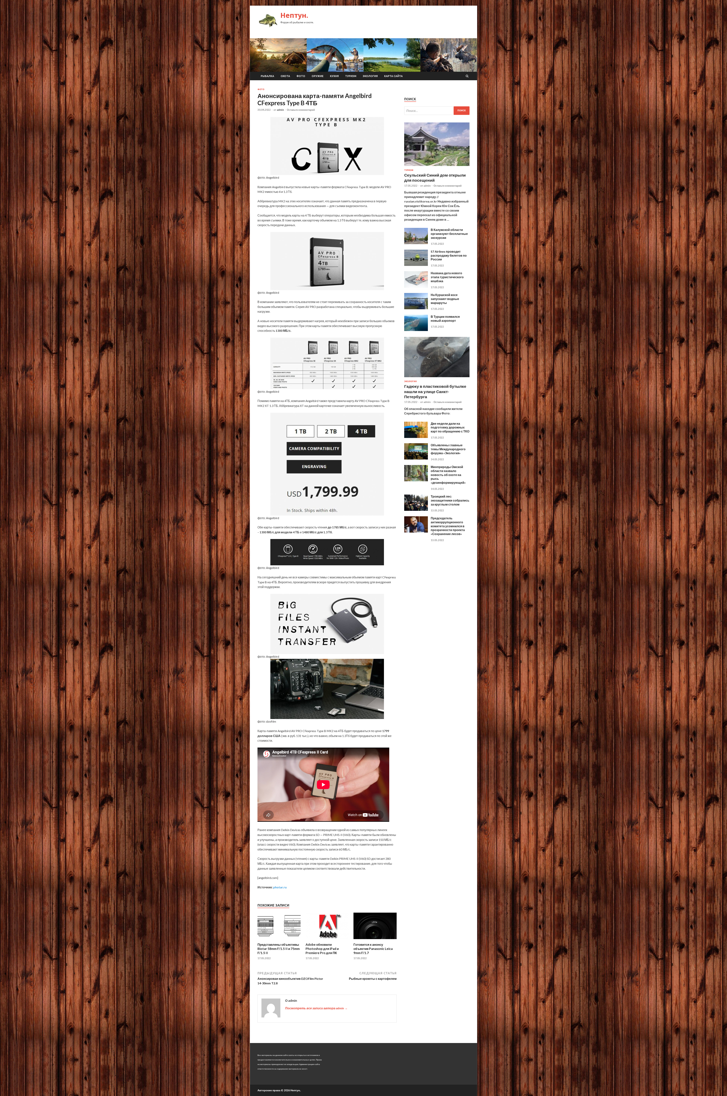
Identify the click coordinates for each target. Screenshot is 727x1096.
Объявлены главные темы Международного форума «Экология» (448, 449)
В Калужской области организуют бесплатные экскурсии (449, 233)
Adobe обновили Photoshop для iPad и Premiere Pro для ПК (322, 949)
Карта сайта (393, 76)
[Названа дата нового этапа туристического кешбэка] (416, 286)
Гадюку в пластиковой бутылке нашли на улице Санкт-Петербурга (435, 391)
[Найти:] (437, 110)
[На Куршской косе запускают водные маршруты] (416, 308)
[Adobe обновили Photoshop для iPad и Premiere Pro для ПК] (327, 940)
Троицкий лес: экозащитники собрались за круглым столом (450, 500)
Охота (285, 76)
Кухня (334, 76)
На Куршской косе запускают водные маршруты (445, 299)
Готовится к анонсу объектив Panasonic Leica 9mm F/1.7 (373, 949)
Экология (370, 76)
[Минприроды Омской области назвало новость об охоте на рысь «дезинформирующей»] (416, 480)
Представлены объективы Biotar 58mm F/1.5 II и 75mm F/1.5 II (278, 949)
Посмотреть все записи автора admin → (316, 1008)
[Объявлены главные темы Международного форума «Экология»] (416, 458)
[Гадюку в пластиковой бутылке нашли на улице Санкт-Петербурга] (437, 378)
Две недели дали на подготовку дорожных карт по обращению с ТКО (450, 427)
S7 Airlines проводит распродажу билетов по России (449, 255)
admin (280, 109)
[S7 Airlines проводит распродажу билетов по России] (416, 264)
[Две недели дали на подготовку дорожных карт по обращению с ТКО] (416, 437)
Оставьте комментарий (301, 109)
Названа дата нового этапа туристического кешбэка (447, 277)
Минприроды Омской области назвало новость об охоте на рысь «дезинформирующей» (448, 474)
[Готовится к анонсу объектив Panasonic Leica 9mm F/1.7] (375, 940)
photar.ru (280, 887)
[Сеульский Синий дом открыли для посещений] (437, 166)
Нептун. (294, 15)
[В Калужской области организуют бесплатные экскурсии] (416, 243)
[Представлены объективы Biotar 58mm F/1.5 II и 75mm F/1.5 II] (279, 940)
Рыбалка (267, 76)
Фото (300, 76)
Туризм (350, 76)
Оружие (318, 76)
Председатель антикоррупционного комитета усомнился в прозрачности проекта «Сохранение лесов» (448, 526)
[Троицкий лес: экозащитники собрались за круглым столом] (416, 509)
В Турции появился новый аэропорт (445, 318)
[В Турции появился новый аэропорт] (416, 330)
